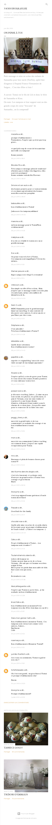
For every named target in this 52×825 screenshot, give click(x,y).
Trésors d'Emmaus (16, 794)
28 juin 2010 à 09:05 (18, 215)
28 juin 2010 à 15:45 (18, 465)
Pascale (14, 508)
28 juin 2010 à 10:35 (18, 230)
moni (13, 438)
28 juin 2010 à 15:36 (18, 411)
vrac (11, 122)
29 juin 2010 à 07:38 (18, 579)
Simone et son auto (19, 185)
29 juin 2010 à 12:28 (18, 595)
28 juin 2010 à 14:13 (18, 318)
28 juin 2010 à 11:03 (18, 246)
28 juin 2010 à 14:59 (18, 366)
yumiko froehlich (18, 654)
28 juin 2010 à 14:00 (18, 298)
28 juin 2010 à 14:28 (18, 334)
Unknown (15, 285)
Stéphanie (15, 325)
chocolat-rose (17, 521)
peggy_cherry (17, 418)
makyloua (15, 237)
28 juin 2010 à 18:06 (18, 485)
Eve (12, 253)
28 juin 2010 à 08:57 (18, 197)
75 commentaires (18, 798)
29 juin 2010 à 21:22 (18, 634)
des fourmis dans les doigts (22, 472)
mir (12, 456)
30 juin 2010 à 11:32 (18, 647)
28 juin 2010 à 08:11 (18, 158)
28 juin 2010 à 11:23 (17, 264)
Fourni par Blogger (28, 813)
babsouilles (15, 203)
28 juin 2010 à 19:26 (18, 501)
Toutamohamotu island (21, 555)
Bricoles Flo (16, 165)
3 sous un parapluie (15, 8)
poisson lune (16, 391)
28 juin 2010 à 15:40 (18, 449)
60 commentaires (18, 752)
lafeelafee (15, 341)
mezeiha (15, 134)
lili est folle (15, 602)
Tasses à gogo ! (13, 747)
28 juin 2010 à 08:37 (18, 178)
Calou (13, 539)
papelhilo (15, 357)
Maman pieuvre (17, 271)
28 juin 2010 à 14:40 (18, 350)
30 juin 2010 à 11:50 (18, 663)
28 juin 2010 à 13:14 (18, 278)
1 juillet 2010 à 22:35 (18, 697)
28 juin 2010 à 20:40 (18, 533)
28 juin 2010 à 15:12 (17, 384)
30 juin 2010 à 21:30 (18, 683)
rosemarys (15, 640)
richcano (33, 818)
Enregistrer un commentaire (16, 702)
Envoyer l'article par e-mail (21, 119)
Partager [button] (7, 119)
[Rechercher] (46, 3)
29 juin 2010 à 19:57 (18, 611)
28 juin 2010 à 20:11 (18, 515)
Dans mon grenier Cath (21, 618)
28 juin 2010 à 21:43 (18, 549)
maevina (14, 221)
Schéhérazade (17, 670)
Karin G (14, 305)
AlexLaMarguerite (18, 586)
